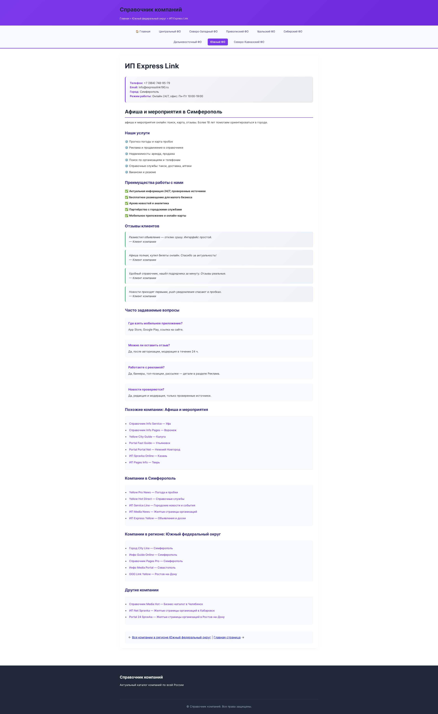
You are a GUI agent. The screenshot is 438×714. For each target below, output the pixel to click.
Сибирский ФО (293, 31)
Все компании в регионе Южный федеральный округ (171, 637)
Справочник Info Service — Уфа (150, 423)
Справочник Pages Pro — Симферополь (156, 561)
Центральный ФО (170, 31)
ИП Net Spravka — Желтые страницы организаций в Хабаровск (172, 610)
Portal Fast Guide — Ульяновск (149, 443)
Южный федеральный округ (149, 18)
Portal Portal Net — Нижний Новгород (154, 449)
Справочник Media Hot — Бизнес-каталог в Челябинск (166, 604)
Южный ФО (217, 42)
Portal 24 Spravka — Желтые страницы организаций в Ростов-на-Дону (177, 617)
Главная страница (227, 637)
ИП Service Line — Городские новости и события (162, 505)
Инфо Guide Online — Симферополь (153, 554)
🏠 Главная (143, 31)
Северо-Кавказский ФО (249, 42)
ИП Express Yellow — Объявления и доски (157, 518)
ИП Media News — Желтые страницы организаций (163, 511)
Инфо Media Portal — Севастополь (152, 567)
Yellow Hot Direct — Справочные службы (156, 499)
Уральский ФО (266, 31)
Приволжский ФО (237, 31)
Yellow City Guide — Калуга (147, 436)
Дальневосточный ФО (188, 42)
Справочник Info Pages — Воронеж (153, 430)
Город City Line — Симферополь (151, 548)
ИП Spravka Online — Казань (148, 455)
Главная (124, 18)
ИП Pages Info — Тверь (144, 462)
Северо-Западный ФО (203, 31)
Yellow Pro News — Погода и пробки (153, 492)
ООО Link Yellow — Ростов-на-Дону (153, 574)
